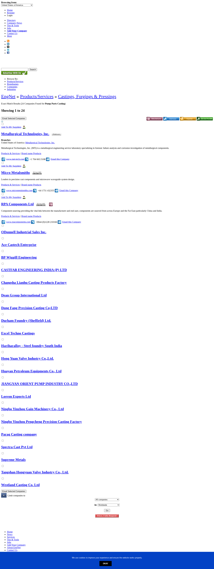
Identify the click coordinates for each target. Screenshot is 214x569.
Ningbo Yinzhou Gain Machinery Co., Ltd (32, 409)
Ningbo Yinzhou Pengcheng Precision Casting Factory (41, 422)
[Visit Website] (3, 159)
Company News (14, 23)
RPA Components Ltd (17, 204)
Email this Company (60, 159)
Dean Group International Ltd (24, 295)
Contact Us (12, 33)
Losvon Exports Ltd (16, 396)
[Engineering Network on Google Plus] (8, 47)
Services (11, 537)
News (9, 534)
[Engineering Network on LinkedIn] (8, 44)
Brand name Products (31, 153)
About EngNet (14, 547)
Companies (12, 86)
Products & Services (10, 153)
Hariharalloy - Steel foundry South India (31, 346)
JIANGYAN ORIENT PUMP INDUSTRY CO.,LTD (39, 384)
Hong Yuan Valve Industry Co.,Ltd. (27, 358)
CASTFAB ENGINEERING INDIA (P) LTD (34, 270)
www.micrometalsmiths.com (19, 190)
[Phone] (26, 159)
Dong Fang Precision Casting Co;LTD (29, 308)
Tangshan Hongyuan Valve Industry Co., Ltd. (35, 472)
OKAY (105, 563)
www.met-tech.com (15, 159)
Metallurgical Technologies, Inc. (25, 134)
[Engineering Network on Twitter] (8, 50)
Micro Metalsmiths (15, 172)
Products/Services (15, 81)
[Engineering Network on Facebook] (8, 53)
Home (10, 10)
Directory (11, 20)
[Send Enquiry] (47, 159)
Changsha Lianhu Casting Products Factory (34, 282)
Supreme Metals (13, 460)
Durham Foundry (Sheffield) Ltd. (26, 320)
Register (11, 13)
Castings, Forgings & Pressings (87, 96)
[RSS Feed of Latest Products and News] (8, 41)
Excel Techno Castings (18, 333)
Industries (11, 89)
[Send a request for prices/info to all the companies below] (107, 516)
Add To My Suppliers (11, 127)
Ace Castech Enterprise (18, 245)
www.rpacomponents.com (18, 222)
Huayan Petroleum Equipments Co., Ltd (31, 371)
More (9, 36)
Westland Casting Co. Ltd (20, 485)
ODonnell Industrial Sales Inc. (23, 232)
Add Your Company (16, 545)
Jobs (9, 28)
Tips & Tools (13, 25)
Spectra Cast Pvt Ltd (16, 447)
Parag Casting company (19, 434)
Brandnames (12, 84)
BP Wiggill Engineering (19, 257)
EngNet (8, 96)
